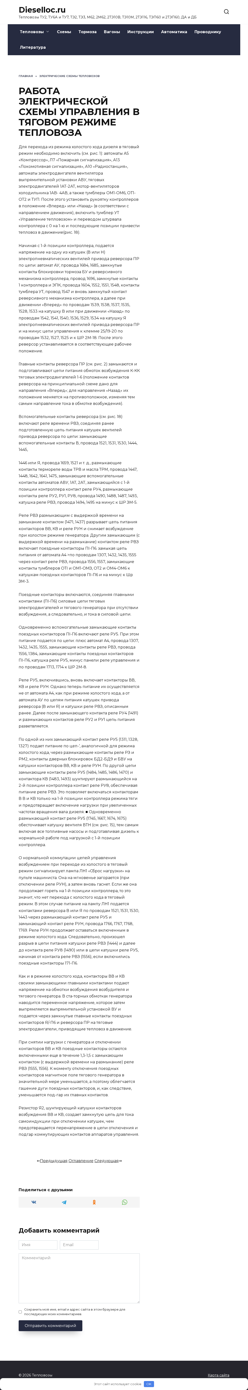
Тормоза (87, 32)
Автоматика (174, 32)
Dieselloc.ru (42, 10)
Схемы (64, 32)
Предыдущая (54, 1160)
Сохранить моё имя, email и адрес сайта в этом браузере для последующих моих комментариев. (74, 1312)
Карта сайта (218, 1375)
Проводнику (207, 32)
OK (148, 1384)
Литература (33, 47)
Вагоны (112, 32)
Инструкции (140, 32)
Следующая (106, 1160)
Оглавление (81, 1160)
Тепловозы (32, 32)
